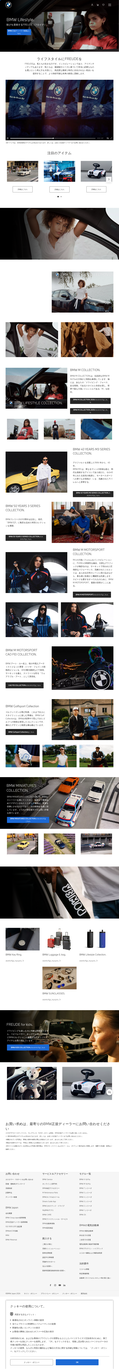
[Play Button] (8, 138)
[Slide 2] (61, 196)
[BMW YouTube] (59, 1285)
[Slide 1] (58, 196)
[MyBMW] (92, 5)
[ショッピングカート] (98, 5)
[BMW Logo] (9, 5)
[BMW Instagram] (55, 1285)
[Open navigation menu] (109, 5)
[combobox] (109, 1092)
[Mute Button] (108, 138)
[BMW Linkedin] (64, 1285)
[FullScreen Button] (111, 138)
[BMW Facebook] (50, 1285)
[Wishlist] (103, 5)
